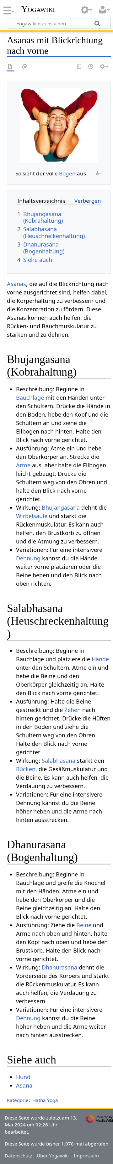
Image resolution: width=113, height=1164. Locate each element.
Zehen (72, 710)
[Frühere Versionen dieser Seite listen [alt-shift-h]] (91, 66)
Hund (23, 1077)
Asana (24, 1085)
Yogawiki (38, 9)
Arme (23, 465)
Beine (83, 925)
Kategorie (18, 1100)
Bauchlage (30, 397)
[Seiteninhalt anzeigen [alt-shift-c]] (10, 66)
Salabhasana (58, 760)
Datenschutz (18, 1155)
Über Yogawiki (53, 1155)
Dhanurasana (59, 967)
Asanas (16, 284)
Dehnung (28, 558)
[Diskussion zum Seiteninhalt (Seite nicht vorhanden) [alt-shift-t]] (24, 66)
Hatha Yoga (45, 1100)
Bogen (67, 173)
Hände (100, 659)
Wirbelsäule (31, 516)
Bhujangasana (61, 507)
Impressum (86, 1155)
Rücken (25, 769)
